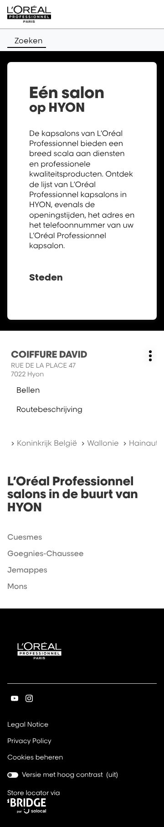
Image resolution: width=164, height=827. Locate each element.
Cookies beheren (35, 757)
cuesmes (24, 536)
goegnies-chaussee (45, 553)
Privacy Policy (29, 742)
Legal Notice (27, 725)
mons (17, 586)
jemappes (27, 569)
